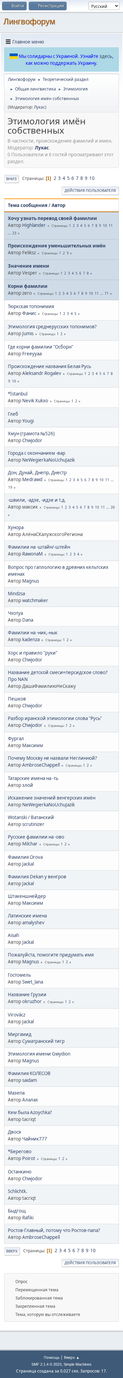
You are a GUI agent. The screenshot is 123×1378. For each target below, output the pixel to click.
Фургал (16, 738)
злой (27, 785)
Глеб (13, 414)
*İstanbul (17, 394)
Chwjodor (32, 440)
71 (107, 293)
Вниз (11, 178)
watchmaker (35, 600)
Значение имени (28, 266)
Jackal (28, 864)
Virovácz (16, 1015)
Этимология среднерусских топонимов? (52, 327)
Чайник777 (34, 1139)
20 (113, 507)
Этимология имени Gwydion (39, 1054)
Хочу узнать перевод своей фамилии (52, 218)
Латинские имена (27, 916)
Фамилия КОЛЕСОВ (29, 1073)
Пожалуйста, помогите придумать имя (51, 955)
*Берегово (19, 1151)
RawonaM (32, 554)
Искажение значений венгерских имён (51, 798)
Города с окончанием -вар (36, 453)
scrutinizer (33, 824)
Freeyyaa (32, 354)
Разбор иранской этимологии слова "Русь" (55, 718)
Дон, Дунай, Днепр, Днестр (37, 473)
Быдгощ (17, 1211)
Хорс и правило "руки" (32, 653)
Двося (14, 1132)
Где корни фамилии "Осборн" (40, 347)
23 (14, 233)
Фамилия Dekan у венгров (37, 877)
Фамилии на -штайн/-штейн (39, 547)
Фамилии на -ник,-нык (32, 633)
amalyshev (33, 922)
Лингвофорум (29, 21)
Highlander (34, 225)
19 (10, 487)
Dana (27, 620)
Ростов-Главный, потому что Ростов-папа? (54, 1230)
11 (111, 225)
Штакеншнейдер (27, 896)
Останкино (19, 1172)
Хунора (16, 527)
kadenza (31, 639)
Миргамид (19, 1034)
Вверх (12, 1251)
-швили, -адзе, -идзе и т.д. (37, 500)
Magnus (30, 581)
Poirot (28, 1158)
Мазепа (16, 1093)
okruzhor (32, 1001)
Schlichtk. (17, 1191)
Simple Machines (78, 1364)
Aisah (13, 935)
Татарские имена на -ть (33, 778)
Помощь (51, 1357)
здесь (105, 56)
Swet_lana (32, 982)
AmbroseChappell (41, 765)
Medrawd (32, 479)
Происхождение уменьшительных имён (57, 246)
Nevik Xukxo (35, 401)
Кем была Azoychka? (30, 1112)
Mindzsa (16, 593)
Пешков (17, 699)
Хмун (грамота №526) (31, 433)
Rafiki (27, 1218)
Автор (58, 205)
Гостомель (19, 975)
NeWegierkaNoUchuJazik (48, 460)
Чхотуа (15, 613)
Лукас (39, 107)
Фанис (29, 313)
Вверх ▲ (72, 1357)
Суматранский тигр (43, 1041)
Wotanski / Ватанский (31, 817)
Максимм (32, 745)
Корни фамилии (27, 286)
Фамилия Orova (25, 857)
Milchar (30, 844)
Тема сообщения (27, 205)
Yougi (28, 421)
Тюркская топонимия (31, 306)
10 (92, 178)
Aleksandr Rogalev (41, 373)
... (10, 233)
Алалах (30, 1100)
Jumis (27, 333)
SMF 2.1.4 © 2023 (46, 1364)
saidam (29, 1080)
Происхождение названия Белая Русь (49, 366)
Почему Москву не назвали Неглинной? (52, 758)
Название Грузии (27, 994)
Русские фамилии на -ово (36, 837)
